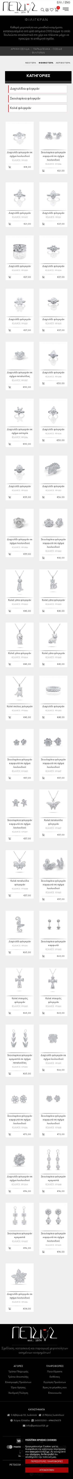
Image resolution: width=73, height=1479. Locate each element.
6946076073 (55, 1420)
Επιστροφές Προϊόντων (18, 1382)
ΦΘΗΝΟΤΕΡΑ (46, 63)
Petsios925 (20, 7)
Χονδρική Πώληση (18, 1393)
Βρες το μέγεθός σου (55, 1387)
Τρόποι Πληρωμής (18, 1371)
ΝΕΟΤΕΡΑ (30, 63)
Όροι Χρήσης (18, 1387)
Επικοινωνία (54, 1393)
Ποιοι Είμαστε (54, 1371)
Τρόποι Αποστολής (18, 1377)
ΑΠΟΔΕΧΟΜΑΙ (46, 1470)
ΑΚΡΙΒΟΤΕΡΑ (63, 63)
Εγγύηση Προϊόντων (55, 1382)
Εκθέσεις (55, 1377)
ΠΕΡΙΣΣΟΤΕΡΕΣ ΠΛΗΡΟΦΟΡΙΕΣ (47, 1461)
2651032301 (40, 1420)
